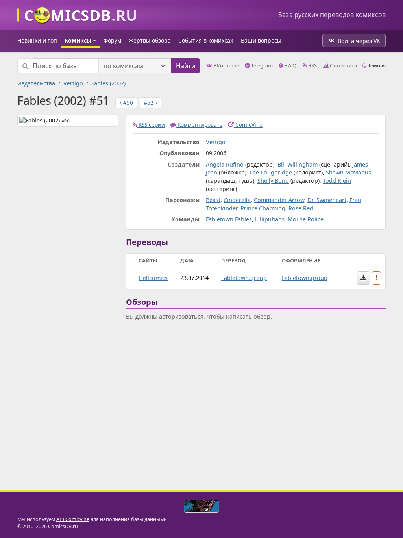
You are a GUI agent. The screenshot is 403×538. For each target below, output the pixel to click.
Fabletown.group (244, 278)
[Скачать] (363, 278)
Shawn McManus (348, 172)
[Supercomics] (201, 506)
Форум (112, 40)
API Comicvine (72, 519)
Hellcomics (153, 278)
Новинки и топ (37, 40)
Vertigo (73, 83)
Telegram (261, 65)
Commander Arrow (279, 200)
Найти (185, 65)
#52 (149, 102)
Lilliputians (270, 219)
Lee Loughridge (271, 172)
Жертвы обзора (150, 40)
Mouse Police (306, 219)
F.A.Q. (290, 65)
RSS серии (151, 124)
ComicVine (248, 124)
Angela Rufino (225, 164)
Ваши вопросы (261, 40)
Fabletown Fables (229, 219)
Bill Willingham (297, 164)
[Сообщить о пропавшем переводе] (377, 278)
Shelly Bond (273, 180)
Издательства (36, 83)
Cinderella (237, 200)
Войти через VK (359, 41)
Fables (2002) (108, 83)
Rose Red (300, 208)
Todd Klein (337, 180)
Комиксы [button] (78, 40)
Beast (213, 200)
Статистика (343, 65)
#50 (127, 102)
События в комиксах (205, 40)
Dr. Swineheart (326, 200)
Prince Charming (262, 208)
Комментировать (199, 124)
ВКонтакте (225, 65)
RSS (312, 65)
